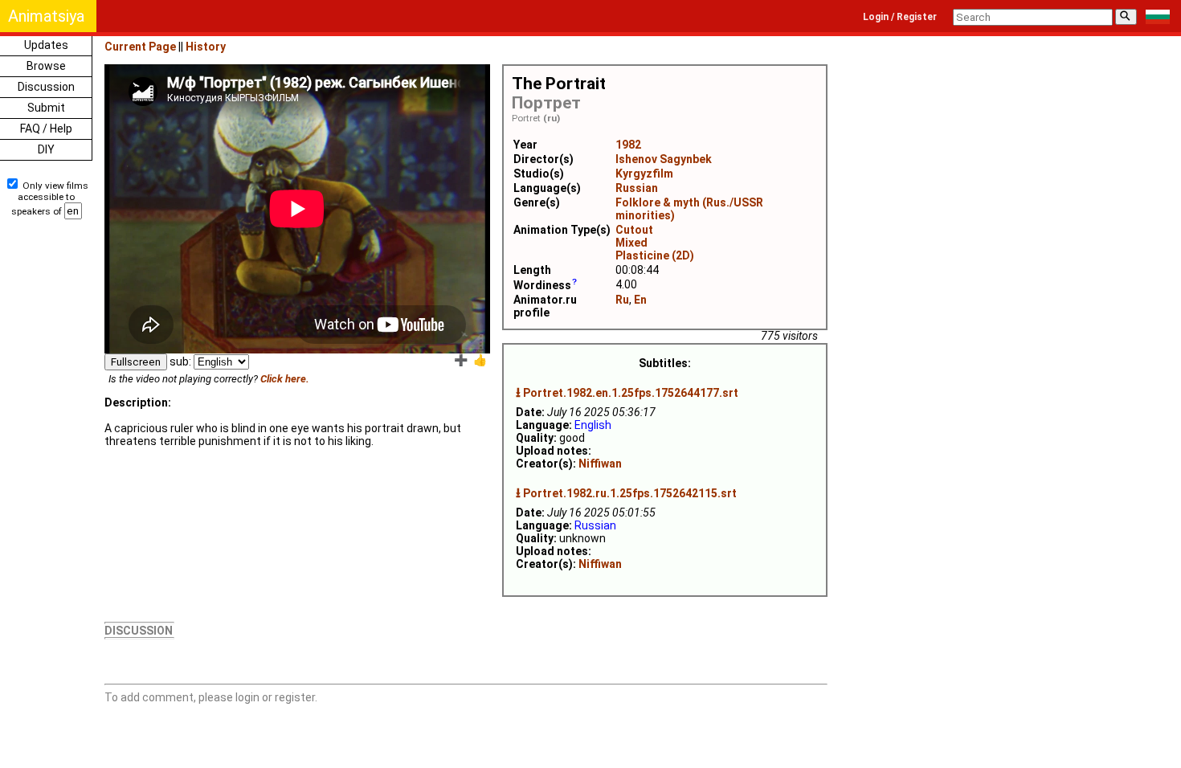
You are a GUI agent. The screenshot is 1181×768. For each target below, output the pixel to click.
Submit (46, 107)
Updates (46, 45)
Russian (636, 188)
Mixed (631, 242)
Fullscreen (136, 362)
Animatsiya (46, 16)
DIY (46, 149)
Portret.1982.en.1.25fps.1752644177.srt (630, 392)
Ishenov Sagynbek (663, 159)
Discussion (46, 86)
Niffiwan (600, 463)
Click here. (284, 379)
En (640, 299)
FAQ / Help (46, 128)
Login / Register (900, 16)
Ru (622, 299)
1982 (628, 144)
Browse (46, 65)
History (206, 46)
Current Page (140, 46)
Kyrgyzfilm (644, 173)
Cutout (634, 229)
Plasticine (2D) (654, 255)
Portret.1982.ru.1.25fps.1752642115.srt (630, 493)
